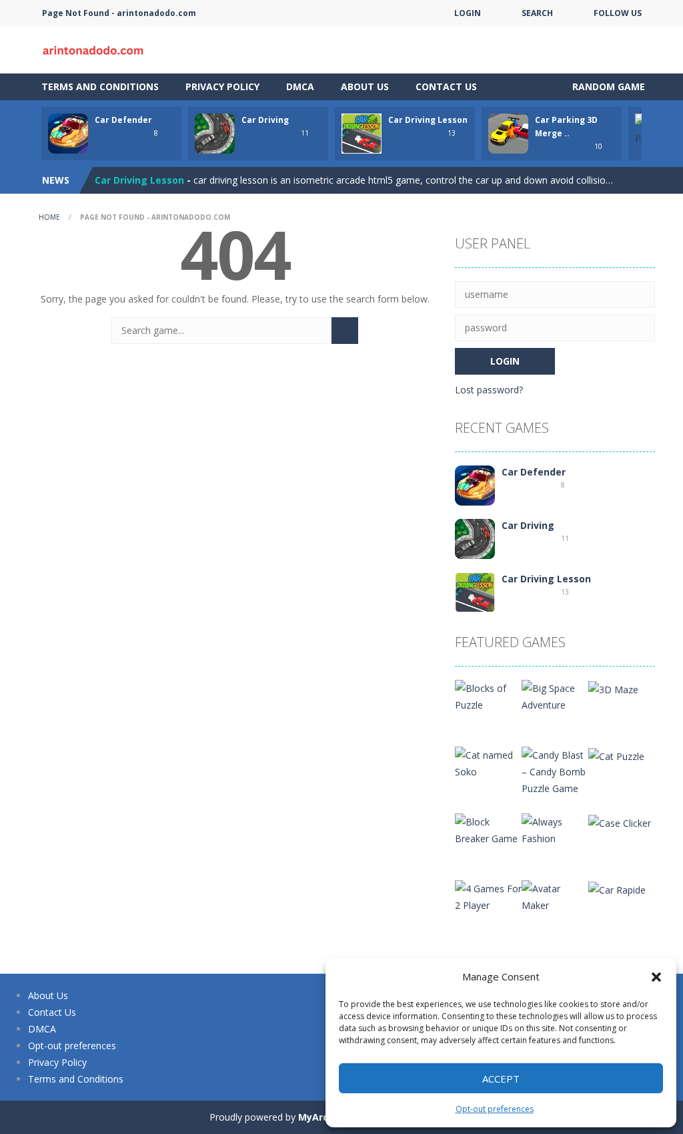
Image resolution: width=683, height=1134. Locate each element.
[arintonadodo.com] (94, 49)
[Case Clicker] (619, 821)
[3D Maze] (613, 688)
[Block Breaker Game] (488, 829)
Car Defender (123, 120)
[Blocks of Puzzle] (488, 695)
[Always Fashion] (555, 829)
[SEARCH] (344, 330)
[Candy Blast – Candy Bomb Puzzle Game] (555, 770)
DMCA (300, 86)
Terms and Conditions (100, 86)
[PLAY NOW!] (68, 132)
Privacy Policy (222, 86)
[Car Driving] (475, 538)
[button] (656, 977)
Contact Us (446, 86)
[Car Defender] (475, 484)
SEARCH (537, 13)
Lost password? (489, 389)
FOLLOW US (618, 13)
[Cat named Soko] (488, 762)
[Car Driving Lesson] (475, 591)
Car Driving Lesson (428, 120)
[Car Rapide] (617, 888)
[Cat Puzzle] (616, 755)
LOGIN (467, 13)
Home (49, 217)
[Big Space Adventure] (555, 695)
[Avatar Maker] (555, 896)
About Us (365, 86)
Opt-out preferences (495, 1109)
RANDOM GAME (607, 86)
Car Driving (265, 120)
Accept (501, 1078)
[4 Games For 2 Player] (488, 896)
